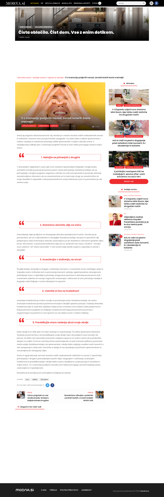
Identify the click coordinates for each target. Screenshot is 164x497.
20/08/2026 (128, 229)
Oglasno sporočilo (132, 105)
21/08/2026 (128, 209)
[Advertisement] (82, 57)
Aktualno (119, 136)
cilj (27, 379)
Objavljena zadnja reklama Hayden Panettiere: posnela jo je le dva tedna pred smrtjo (136, 222)
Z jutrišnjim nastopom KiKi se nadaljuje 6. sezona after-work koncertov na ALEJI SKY (129, 174)
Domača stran (24, 77)
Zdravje (54, 126)
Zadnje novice (39, 77)
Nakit (119, 105)
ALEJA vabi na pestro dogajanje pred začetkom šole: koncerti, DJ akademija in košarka (129, 143)
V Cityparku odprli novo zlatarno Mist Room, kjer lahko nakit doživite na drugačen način (129, 112)
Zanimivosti (43, 126)
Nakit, (126, 195)
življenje (44, 379)
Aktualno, (127, 234)
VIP (125, 214)
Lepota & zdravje (55, 77)
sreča (35, 379)
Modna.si (145, 491)
